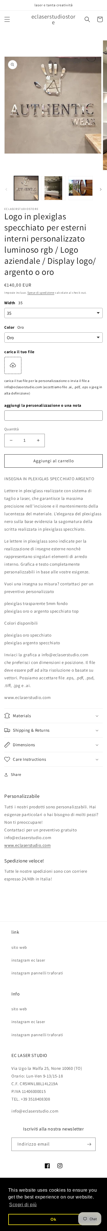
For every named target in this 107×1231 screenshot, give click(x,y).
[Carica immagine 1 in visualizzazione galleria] (26, 188)
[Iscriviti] (89, 1144)
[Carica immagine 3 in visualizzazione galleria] (80, 188)
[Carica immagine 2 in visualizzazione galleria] (53, 188)
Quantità (11, 429)
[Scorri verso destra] (100, 189)
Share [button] (16, 774)
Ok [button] (53, 1219)
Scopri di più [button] (23, 1204)
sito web (19, 947)
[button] (7, 19)
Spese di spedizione (40, 293)
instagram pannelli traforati (37, 973)
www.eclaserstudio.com (27, 845)
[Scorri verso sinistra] (6, 189)
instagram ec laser (28, 960)
